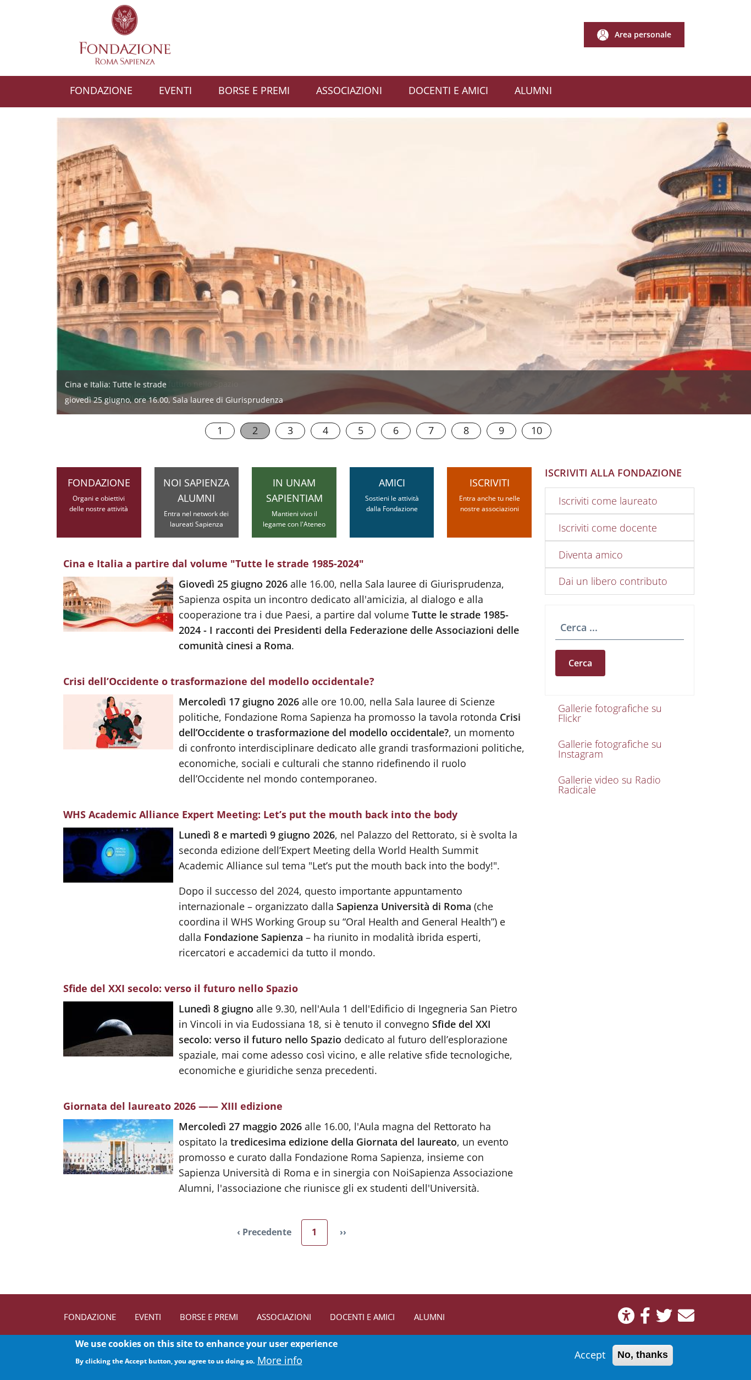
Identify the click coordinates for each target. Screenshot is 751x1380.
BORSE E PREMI (209, 1316)
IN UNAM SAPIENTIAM (294, 502)
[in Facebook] (645, 1318)
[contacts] (686, 1318)
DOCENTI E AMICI (362, 1316)
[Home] (129, 35)
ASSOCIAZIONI (284, 1316)
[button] (634, 34)
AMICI (392, 494)
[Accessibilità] (626, 1318)
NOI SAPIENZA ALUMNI (196, 502)
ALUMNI (429, 1316)
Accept (590, 1354)
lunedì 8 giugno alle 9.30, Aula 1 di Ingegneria (149, 398)
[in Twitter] (664, 1318)
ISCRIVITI (489, 494)
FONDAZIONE (99, 494)
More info (279, 1359)
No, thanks (642, 1354)
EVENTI (148, 1316)
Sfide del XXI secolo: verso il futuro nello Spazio (151, 384)
